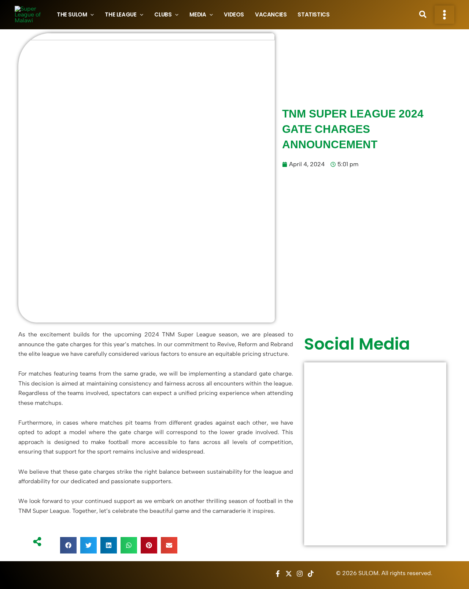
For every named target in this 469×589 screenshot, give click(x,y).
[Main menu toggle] (444, 14)
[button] (90, 14)
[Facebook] (277, 573)
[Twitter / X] (288, 573)
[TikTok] (310, 573)
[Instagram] (299, 573)
